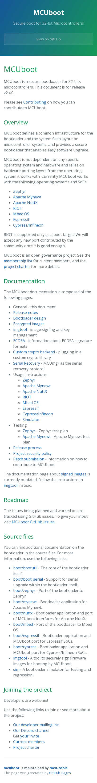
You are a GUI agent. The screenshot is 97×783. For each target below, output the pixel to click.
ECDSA (19, 340)
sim (16, 669)
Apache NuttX (25, 202)
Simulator (31, 419)
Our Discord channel (31, 730)
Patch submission (28, 459)
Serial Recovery (26, 363)
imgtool (20, 329)
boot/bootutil (25, 568)
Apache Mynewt (27, 197)
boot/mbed (23, 624)
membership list (18, 260)
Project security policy (32, 453)
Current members (29, 741)
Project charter (26, 747)
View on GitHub (48, 39)
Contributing (34, 102)
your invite (29, 736)
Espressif (21, 219)
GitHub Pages (60, 773)
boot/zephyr (24, 590)
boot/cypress (24, 646)
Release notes (25, 312)
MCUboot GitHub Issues (33, 522)
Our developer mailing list (36, 724)
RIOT (17, 208)
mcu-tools (59, 768)
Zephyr (19, 191)
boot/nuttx (22, 613)
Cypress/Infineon (28, 225)
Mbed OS (21, 213)
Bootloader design (29, 318)
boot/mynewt (25, 601)
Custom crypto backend (34, 352)
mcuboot (12, 768)
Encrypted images (28, 323)
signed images (73, 474)
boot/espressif (26, 635)
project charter (17, 266)
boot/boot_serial (28, 579)
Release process (27, 447)
